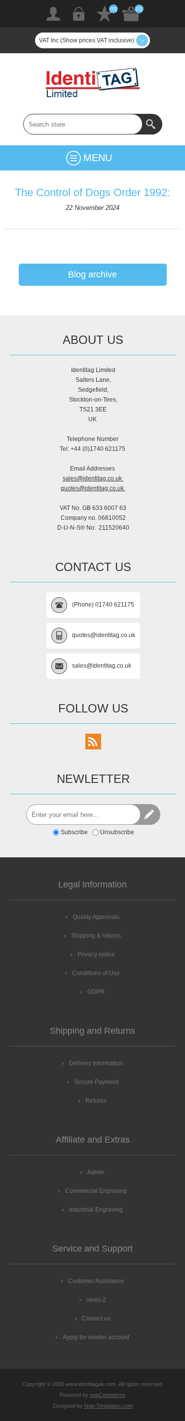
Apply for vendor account (96, 1337)
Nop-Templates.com (108, 1406)
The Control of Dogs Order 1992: (92, 192)
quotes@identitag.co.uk (93, 488)
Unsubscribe (117, 832)
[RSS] (93, 741)
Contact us (96, 1318)
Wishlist (104, 14)
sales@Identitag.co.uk (101, 665)
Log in (79, 14)
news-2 (96, 1299)
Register (53, 14)
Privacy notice (96, 954)
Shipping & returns (96, 935)
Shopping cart (131, 14)
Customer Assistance (96, 1281)
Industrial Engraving (96, 1209)
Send (150, 814)
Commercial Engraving (96, 1190)
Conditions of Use (96, 973)
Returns (96, 1100)
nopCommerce (107, 1395)
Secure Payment (96, 1082)
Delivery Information (96, 1063)
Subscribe (74, 832)
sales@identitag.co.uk (93, 478)
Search (152, 124)
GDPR (96, 991)
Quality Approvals (96, 917)
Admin (96, 1172)
